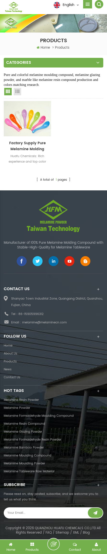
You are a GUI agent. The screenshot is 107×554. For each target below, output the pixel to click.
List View (17, 91)
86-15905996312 (31, 314)
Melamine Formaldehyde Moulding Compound (39, 416)
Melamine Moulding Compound (27, 455)
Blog (86, 532)
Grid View (8, 91)
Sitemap (62, 532)
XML (76, 532)
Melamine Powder (17, 408)
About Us (10, 353)
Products (10, 361)
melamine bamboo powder (24, 447)
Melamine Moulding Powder (24, 463)
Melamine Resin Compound (24, 423)
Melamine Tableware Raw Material (29, 471)
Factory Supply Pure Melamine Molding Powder (27, 146)
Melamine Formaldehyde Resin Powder (32, 439)
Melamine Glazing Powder (23, 431)
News (7, 369)
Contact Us (12, 377)
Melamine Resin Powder (21, 400)
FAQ (49, 532)
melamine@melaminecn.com (44, 322)
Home (45, 47)
